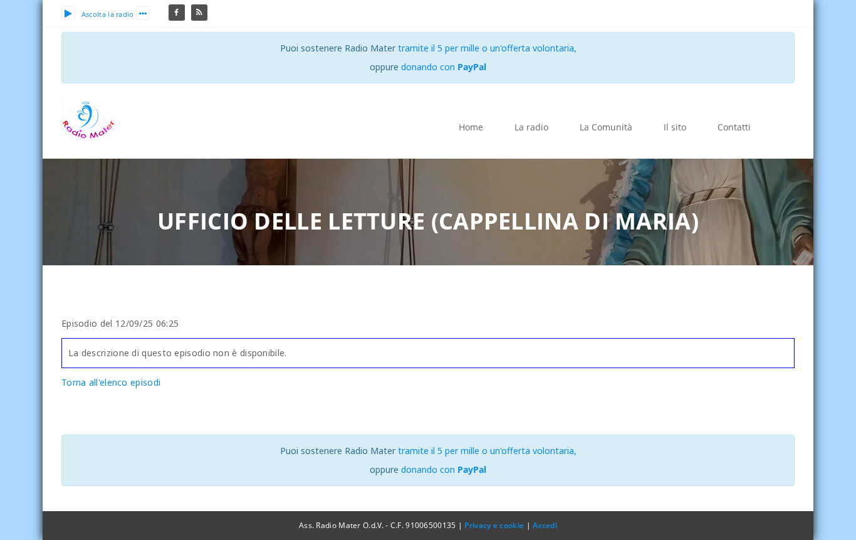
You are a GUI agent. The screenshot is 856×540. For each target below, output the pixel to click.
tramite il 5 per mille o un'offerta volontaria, (487, 48)
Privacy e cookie (494, 525)
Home (471, 127)
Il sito (675, 127)
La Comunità (606, 127)
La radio (531, 127)
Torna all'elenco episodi (110, 382)
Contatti (734, 127)
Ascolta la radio (107, 14)
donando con (443, 67)
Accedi (545, 525)
